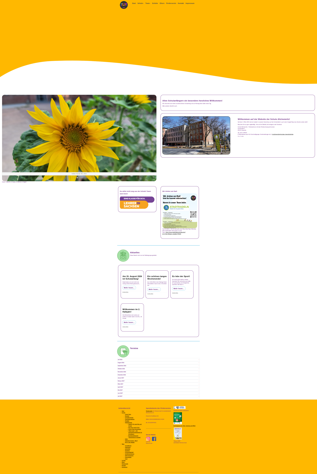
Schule (140, 3)
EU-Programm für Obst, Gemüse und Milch (184, 426)
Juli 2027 (120, 396)
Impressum (190, 3)
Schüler (155, 3)
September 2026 (122, 365)
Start (134, 3)
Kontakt (181, 3)
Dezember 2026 (122, 375)
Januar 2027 (121, 378)
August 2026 (121, 362)
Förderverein (171, 3)
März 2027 (120, 384)
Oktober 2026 (121, 368)
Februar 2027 (121, 381)
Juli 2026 (120, 359)
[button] (4, 137)
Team (147, 3)
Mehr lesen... (129, 288)
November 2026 (122, 372)
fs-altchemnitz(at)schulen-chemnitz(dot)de (282, 134)
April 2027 (120, 387)
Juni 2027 (120, 393)
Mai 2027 (120, 390)
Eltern (162, 3)
